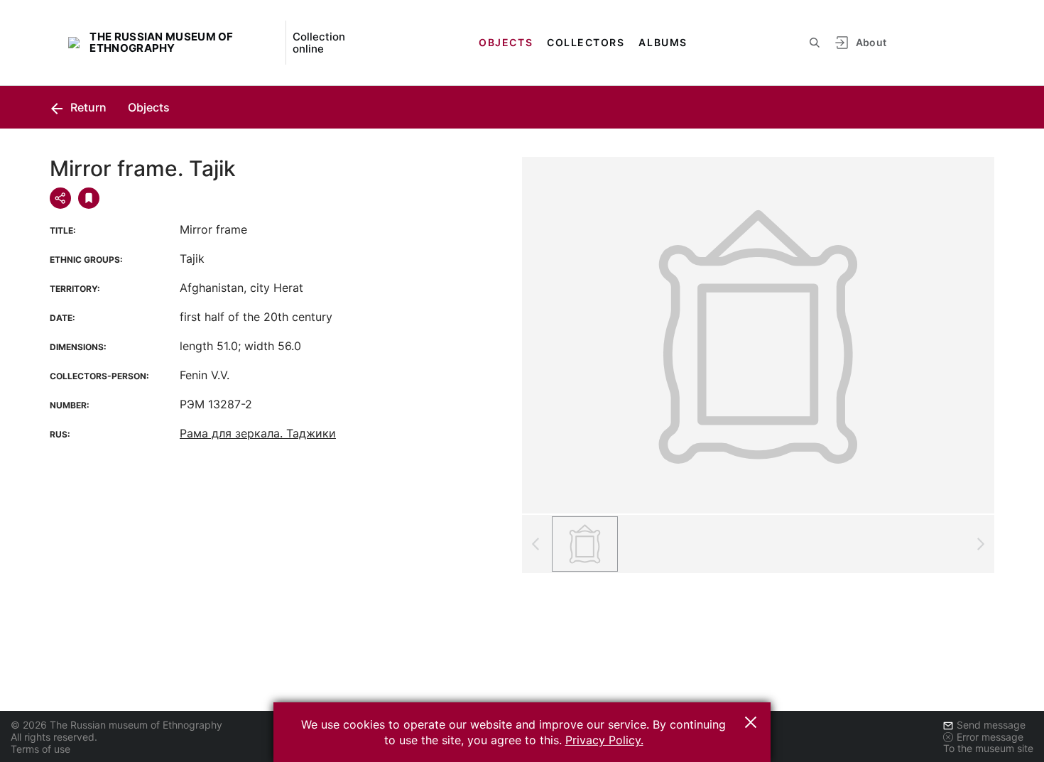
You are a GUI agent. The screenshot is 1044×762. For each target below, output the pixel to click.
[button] (750, 722)
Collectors (585, 42)
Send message (991, 725)
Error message (990, 737)
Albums (662, 42)
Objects (506, 42)
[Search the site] (814, 42)
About (871, 42)
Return (87, 107)
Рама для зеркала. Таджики (258, 433)
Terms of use (40, 749)
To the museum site (988, 748)
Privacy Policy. (604, 740)
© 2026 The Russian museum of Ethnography (116, 725)
